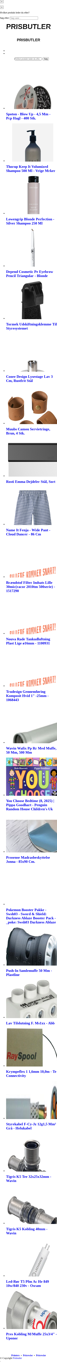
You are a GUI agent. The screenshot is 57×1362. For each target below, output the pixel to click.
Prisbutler (17, 1358)
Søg (46, 59)
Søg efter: (4, 18)
